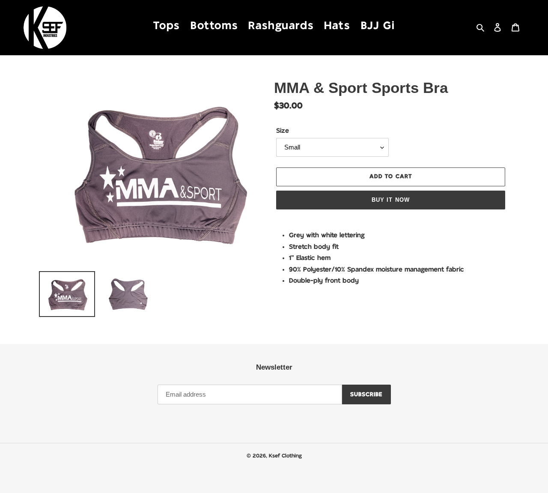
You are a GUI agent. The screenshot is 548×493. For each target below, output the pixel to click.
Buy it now (390, 200)
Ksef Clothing (285, 455)
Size (282, 131)
